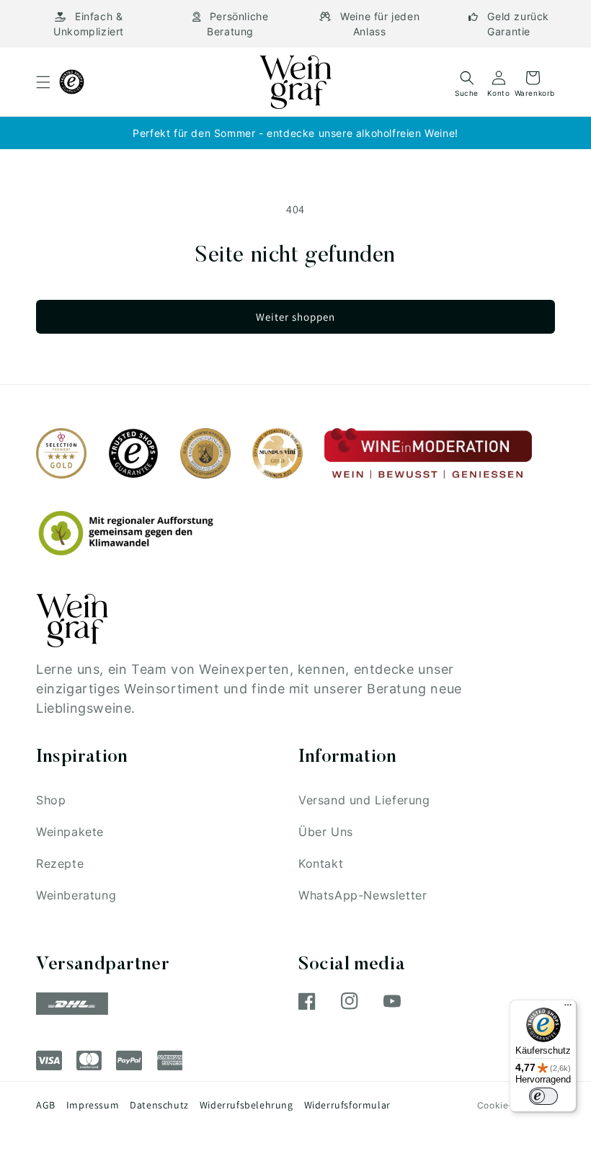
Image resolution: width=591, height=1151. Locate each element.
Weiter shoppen (295, 317)
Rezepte (60, 863)
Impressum (92, 1104)
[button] (43, 82)
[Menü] (568, 1008)
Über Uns (325, 832)
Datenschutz (159, 1104)
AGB (45, 1104)
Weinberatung (76, 895)
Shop (51, 800)
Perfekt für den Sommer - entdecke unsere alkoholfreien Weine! (295, 133)
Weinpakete (70, 832)
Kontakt (320, 863)
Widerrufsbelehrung (246, 1104)
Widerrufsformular (347, 1104)
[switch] (543, 1096)
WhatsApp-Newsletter (362, 895)
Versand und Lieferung (364, 800)
